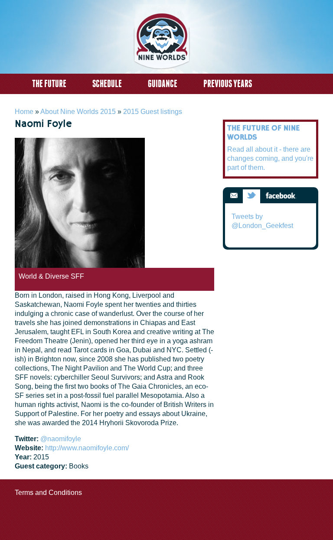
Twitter (251, 196)
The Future (49, 83)
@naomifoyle (60, 438)
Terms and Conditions (48, 492)
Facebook (281, 196)
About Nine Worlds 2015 (78, 111)
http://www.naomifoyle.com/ (87, 448)
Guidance (162, 83)
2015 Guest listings (152, 111)
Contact (45, 102)
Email (233, 196)
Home (24, 111)
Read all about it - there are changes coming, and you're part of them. (270, 158)
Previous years (227, 83)
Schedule (107, 83)
